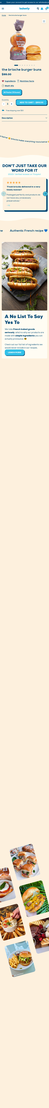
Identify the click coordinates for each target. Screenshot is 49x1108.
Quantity (5, 100)
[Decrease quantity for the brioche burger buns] (4, 104)
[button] (45, 193)
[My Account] (42, 9)
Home (4, 15)
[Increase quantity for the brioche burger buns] (11, 104)
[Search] (38, 9)
